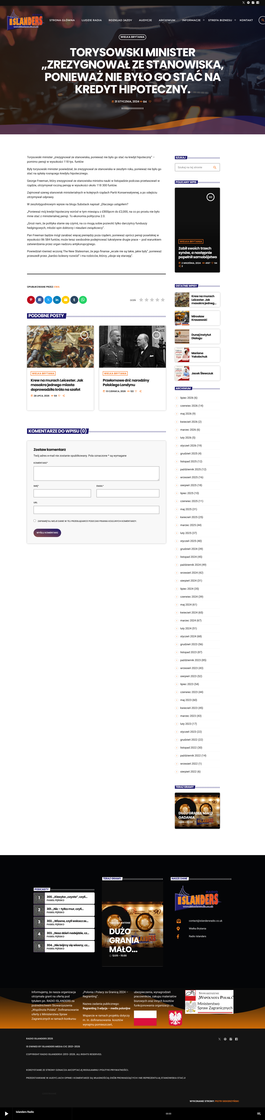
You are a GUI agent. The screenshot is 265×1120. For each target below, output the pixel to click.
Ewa (57, 287)
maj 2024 (185, 604)
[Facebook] (257, 3)
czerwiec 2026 (189, 405)
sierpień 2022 (188, 771)
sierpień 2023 (188, 676)
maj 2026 (185, 413)
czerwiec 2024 (189, 596)
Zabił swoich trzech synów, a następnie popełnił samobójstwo (197, 252)
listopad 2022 (188, 747)
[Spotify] (248, 3)
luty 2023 (185, 723)
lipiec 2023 (186, 684)
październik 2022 (190, 755)
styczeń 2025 (188, 541)
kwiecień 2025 (189, 517)
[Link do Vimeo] (26, 20)
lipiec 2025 (186, 493)
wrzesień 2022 (189, 763)
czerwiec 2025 (189, 501)
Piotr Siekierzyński (227, 1101)
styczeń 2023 (188, 731)
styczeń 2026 (188, 445)
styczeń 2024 (188, 636)
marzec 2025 (188, 525)
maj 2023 (185, 700)
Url (35, 502)
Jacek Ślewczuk (202, 373)
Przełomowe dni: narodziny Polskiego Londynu (126, 382)
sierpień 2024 (188, 580)
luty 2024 (185, 628)
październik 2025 (190, 469)
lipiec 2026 (186, 397)
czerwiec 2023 (189, 692)
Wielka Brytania (133, 37)
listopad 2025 (188, 461)
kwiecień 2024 (189, 612)
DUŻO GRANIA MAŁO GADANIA (195, 815)
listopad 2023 (188, 652)
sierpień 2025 (188, 485)
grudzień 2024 (188, 549)
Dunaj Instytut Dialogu (201, 336)
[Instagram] (253, 3)
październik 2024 (190, 564)
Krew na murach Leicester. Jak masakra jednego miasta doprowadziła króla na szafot (57, 385)
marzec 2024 (188, 620)
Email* (100, 486)
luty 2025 (185, 533)
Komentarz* (41, 463)
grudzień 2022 (188, 739)
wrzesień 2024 (189, 572)
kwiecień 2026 (189, 421)
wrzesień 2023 (189, 668)
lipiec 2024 (186, 588)
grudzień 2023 (188, 644)
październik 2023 (190, 660)
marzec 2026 (188, 429)
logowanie (49, 1093)
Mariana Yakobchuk (199, 355)
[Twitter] (243, 3)
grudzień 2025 (188, 453)
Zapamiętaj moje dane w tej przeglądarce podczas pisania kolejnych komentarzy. (87, 521)
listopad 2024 (188, 556)
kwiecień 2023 (189, 708)
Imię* (36, 486)
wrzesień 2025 (189, 477)
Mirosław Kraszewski (199, 318)
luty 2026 (185, 437)
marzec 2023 (188, 716)
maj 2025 (185, 509)
